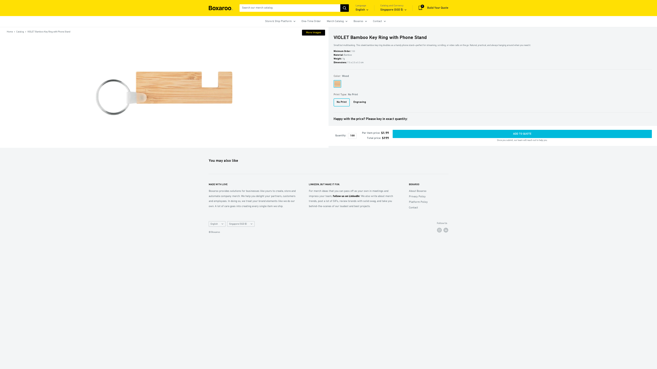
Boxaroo (358, 21)
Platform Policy (418, 202)
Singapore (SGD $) (238, 224)
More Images (313, 32)
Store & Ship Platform (278, 21)
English (214, 224)
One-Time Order (311, 21)
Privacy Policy (417, 196)
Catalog (20, 32)
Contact (377, 21)
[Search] (344, 8)
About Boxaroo (417, 191)
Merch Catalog (335, 21)
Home (10, 32)
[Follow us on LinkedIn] (445, 230)
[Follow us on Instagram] (439, 230)
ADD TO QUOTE (522, 134)
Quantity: (340, 135)
